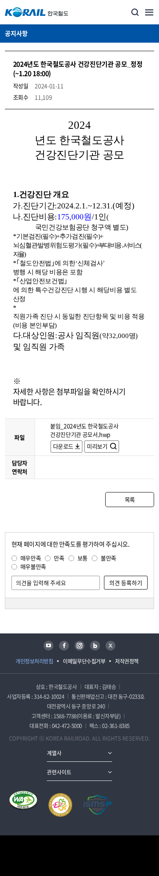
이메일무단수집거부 (84, 661)
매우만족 (30, 558)
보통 (82, 558)
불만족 (108, 558)
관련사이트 (59, 772)
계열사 (54, 753)
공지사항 (16, 33)
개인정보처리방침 (34, 661)
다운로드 (63, 446)
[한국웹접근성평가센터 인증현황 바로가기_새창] (23, 805)
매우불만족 (33, 566)
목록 (130, 499)
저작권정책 (127, 661)
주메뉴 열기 (149, 12)
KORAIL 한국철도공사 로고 (36, 12)
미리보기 (97, 446)
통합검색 (135, 12)
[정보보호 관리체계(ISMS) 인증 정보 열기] (97, 805)
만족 (59, 558)
